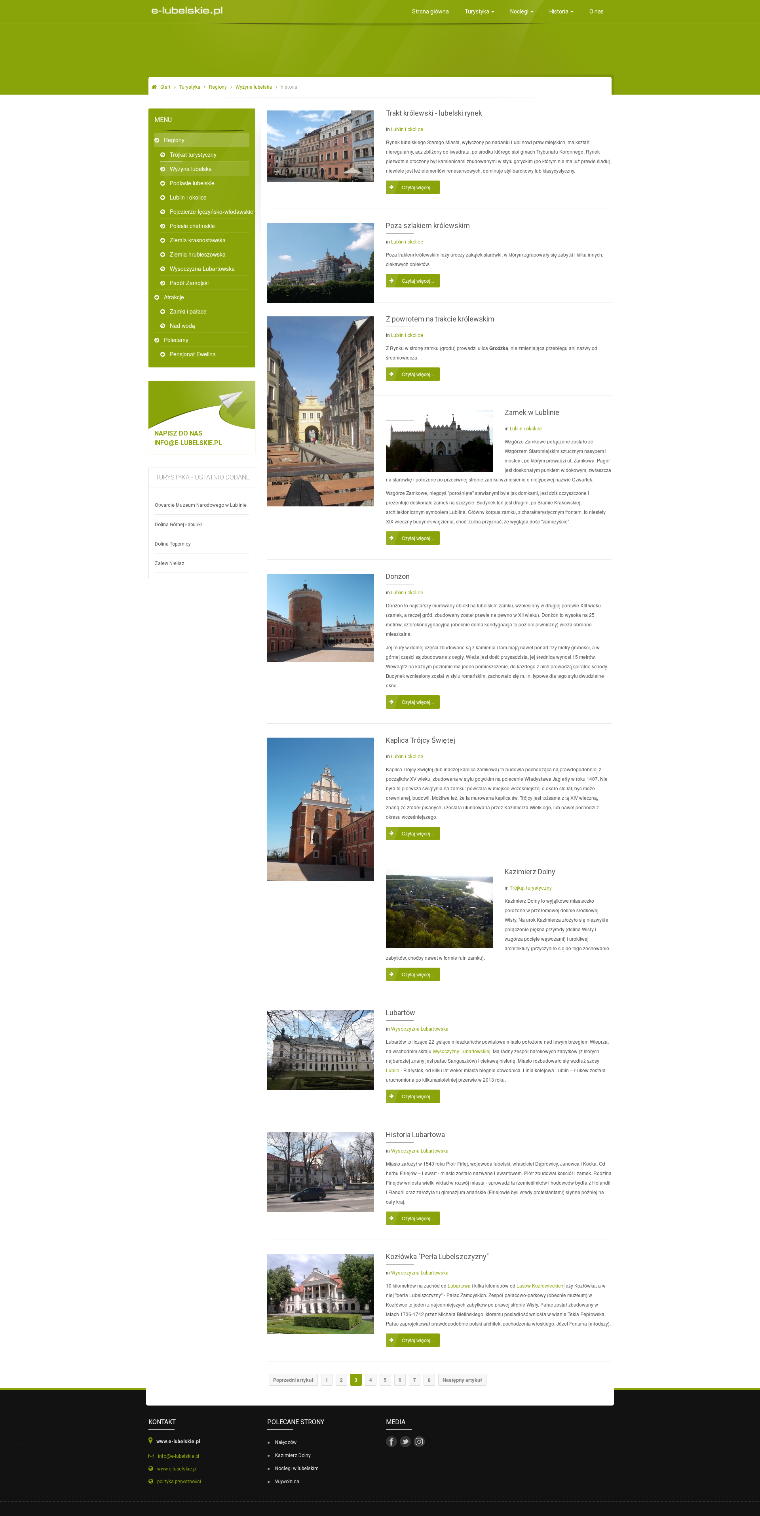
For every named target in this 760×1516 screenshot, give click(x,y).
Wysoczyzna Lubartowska (202, 268)
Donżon (398, 576)
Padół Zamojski (189, 283)
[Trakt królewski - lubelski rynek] (320, 145)
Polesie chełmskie (192, 226)
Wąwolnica (287, 1481)
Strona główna (430, 11)
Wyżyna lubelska (254, 87)
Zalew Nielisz (169, 563)
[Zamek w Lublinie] (439, 440)
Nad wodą (182, 325)
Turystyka (477, 11)
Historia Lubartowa (415, 1134)
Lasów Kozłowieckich (540, 1285)
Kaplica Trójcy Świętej (420, 740)
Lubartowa (459, 1285)
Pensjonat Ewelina (193, 354)
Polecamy (176, 340)
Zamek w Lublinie (532, 412)
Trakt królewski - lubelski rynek (434, 113)
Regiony (218, 87)
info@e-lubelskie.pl (188, 443)
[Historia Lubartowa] (320, 1171)
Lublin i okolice (188, 197)
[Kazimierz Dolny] (439, 907)
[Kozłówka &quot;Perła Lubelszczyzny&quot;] (320, 1293)
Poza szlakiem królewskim (428, 225)
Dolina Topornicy (173, 544)
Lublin (392, 1070)
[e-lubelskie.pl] (185, 8)
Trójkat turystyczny (193, 154)
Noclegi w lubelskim (297, 1468)
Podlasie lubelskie (192, 183)
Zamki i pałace (188, 311)
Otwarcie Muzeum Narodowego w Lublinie (201, 505)
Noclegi (520, 11)
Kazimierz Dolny (530, 871)
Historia (559, 11)
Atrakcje (174, 297)
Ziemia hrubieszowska (198, 254)
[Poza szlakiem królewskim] (320, 262)
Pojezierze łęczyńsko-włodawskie (209, 211)
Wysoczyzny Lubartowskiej (461, 1051)
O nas (596, 11)
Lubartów (400, 1012)
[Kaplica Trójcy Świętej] (320, 808)
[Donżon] (320, 617)
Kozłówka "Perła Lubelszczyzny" (437, 1256)
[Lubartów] (320, 1049)
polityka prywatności (179, 1481)
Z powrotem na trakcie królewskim (440, 319)
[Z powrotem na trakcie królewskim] (320, 410)
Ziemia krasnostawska (198, 240)
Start (165, 87)
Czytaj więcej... (418, 187)
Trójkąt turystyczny (531, 888)
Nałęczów (285, 1442)
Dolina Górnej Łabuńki (178, 524)
